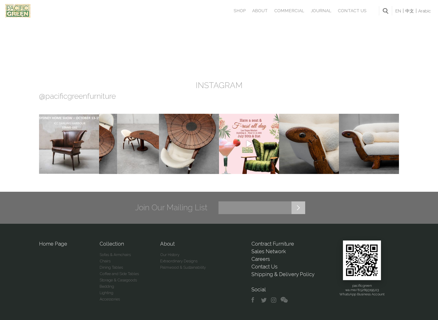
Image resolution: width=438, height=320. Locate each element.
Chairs (105, 261)
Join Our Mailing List (171, 207)
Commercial (289, 10)
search (385, 11)
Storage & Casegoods (118, 280)
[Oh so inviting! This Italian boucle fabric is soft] (369, 144)
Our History (169, 254)
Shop (240, 10)
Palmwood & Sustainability (183, 267)
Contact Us (352, 10)
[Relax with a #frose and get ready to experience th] (249, 144)
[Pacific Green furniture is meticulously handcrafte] (309, 144)
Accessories (110, 299)
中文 (409, 10)
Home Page (53, 244)
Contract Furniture (272, 244)
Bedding (107, 286)
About (260, 10)
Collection (112, 244)
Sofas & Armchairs (115, 254)
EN (398, 10)
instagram (274, 300)
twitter (264, 300)
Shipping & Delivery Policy (283, 274)
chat (284, 300)
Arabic (424, 10)
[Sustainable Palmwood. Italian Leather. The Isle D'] (189, 144)
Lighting (106, 293)
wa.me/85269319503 (362, 290)
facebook (254, 300)
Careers (260, 259)
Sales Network (268, 251)
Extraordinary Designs (178, 261)
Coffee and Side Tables (119, 273)
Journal (321, 10)
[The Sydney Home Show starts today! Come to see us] (69, 144)
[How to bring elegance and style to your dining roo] (129, 144)
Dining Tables (111, 267)
